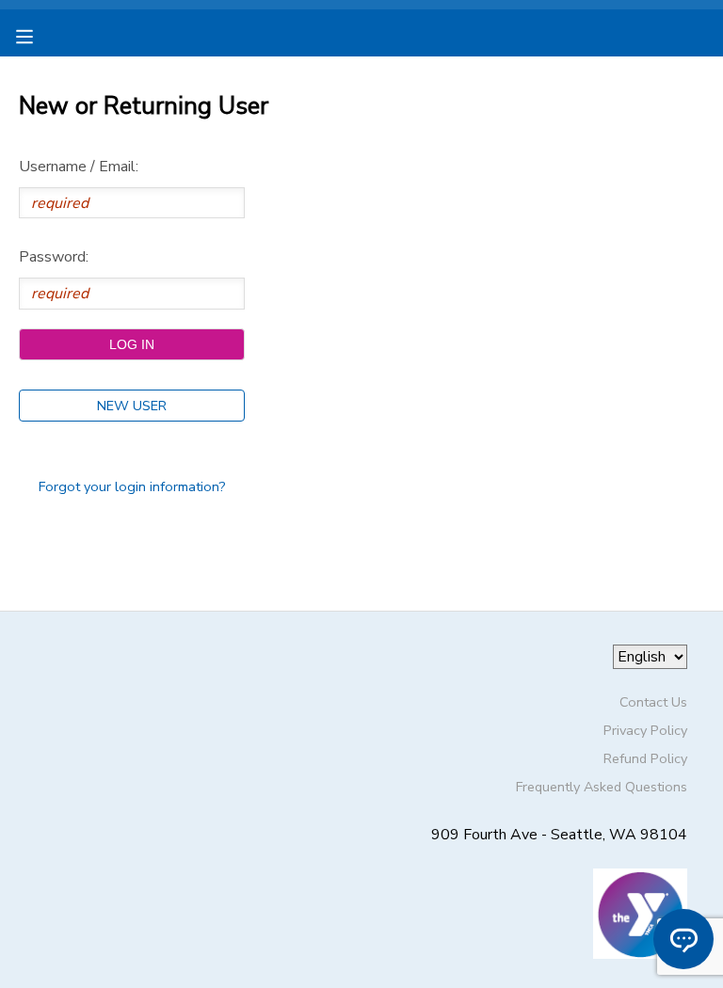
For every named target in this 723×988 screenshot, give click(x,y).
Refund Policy (645, 758)
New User (132, 405)
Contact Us (653, 702)
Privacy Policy (645, 730)
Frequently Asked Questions (601, 786)
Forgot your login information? (132, 486)
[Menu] (38, 34)
